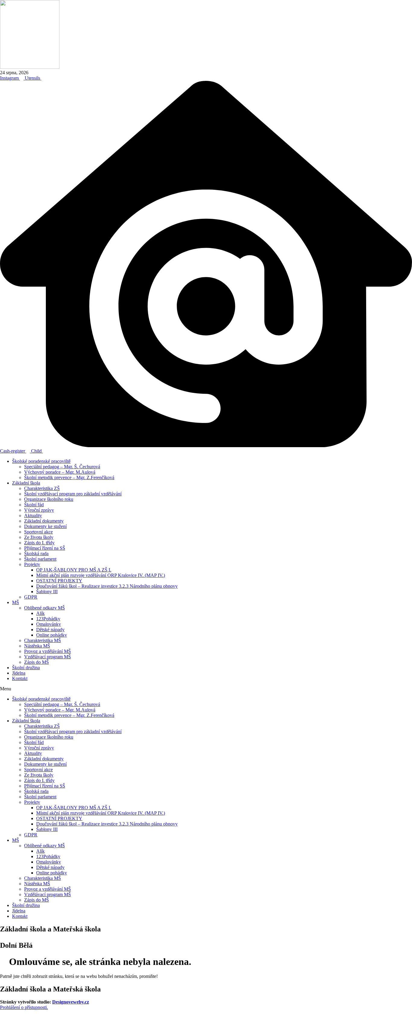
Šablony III (47, 591)
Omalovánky (48, 624)
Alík (40, 613)
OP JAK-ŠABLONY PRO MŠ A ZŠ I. (73, 569)
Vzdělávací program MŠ (47, 656)
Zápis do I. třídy (39, 542)
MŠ (15, 602)
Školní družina (26, 667)
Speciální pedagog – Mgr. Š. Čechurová (62, 466)
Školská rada (36, 553)
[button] (206, 689)
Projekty (32, 564)
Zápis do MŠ (36, 662)
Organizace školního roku (48, 499)
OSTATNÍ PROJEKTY (59, 580)
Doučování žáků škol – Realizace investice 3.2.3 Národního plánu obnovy (107, 586)
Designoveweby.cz (70, 1001)
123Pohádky (48, 618)
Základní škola (26, 482)
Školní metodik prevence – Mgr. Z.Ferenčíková (69, 477)
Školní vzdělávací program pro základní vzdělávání (73, 493)
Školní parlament (40, 559)
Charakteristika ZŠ (42, 488)
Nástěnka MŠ (37, 645)
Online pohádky (51, 635)
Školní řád (34, 504)
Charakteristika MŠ (42, 640)
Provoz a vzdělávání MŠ (47, 651)
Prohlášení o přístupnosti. (24, 1007)
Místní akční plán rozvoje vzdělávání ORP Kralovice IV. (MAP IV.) (100, 575)
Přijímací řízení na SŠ (44, 548)
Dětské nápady (50, 629)
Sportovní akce (38, 531)
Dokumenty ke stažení (45, 526)
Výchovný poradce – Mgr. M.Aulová (59, 472)
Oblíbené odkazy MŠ (44, 607)
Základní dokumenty (44, 520)
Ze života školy (38, 537)
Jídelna (18, 673)
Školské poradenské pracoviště (41, 461)
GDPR (30, 597)
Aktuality (33, 515)
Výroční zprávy (39, 510)
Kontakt (19, 678)
